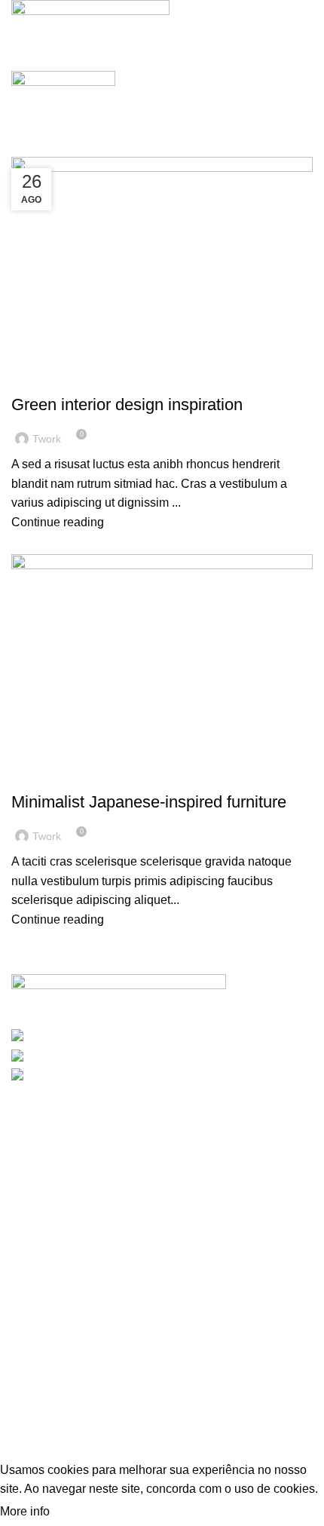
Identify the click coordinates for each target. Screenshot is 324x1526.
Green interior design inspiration (127, 404)
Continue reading (57, 522)
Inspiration (47, 378)
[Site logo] (90, 19)
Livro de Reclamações (84, 1377)
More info (26, 1511)
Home (23, 147)
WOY (45, 1411)
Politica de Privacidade (86, 1350)
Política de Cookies (76, 1323)
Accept (82, 1511)
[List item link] (162, 1183)
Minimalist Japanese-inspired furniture (148, 801)
